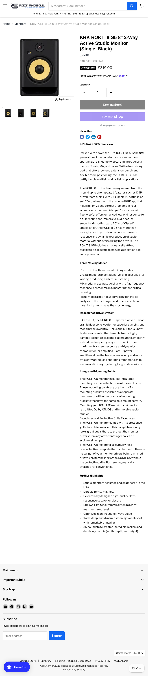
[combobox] (88, 6)
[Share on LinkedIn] (93, 137)
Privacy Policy (102, 660)
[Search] (132, 6)
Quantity (85, 84)
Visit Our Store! (28, 660)
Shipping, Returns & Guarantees (73, 660)
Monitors (20, 23)
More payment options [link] (112, 125)
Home (6, 23)
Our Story (45, 660)
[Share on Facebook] (82, 137)
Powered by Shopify (74, 669)
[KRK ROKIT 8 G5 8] (8, 113)
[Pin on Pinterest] (99, 137)
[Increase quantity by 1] (111, 92)
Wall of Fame (121, 660)
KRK (86, 55)
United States (128, 652)
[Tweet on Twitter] (88, 137)
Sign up (57, 635)
